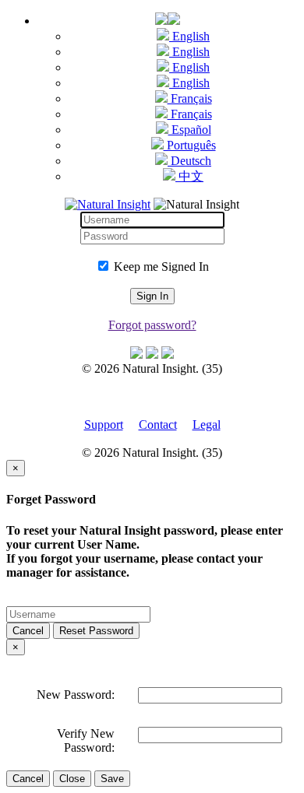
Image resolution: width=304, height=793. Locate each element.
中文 (189, 176)
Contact (158, 424)
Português (190, 145)
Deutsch (189, 160)
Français (190, 98)
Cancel (28, 631)
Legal (207, 424)
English (189, 36)
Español (189, 129)
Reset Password (96, 631)
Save (112, 778)
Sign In (152, 296)
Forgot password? (152, 325)
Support (103, 424)
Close (72, 778)
